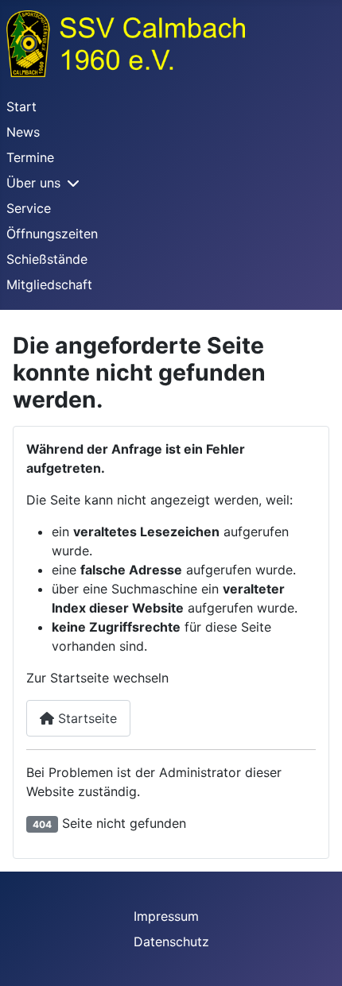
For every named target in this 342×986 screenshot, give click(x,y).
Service (28, 208)
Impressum (166, 916)
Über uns (33, 183)
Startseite (85, 718)
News (23, 132)
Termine (30, 157)
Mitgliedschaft (49, 284)
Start (21, 106)
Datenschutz (171, 941)
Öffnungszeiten (52, 234)
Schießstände (46, 259)
